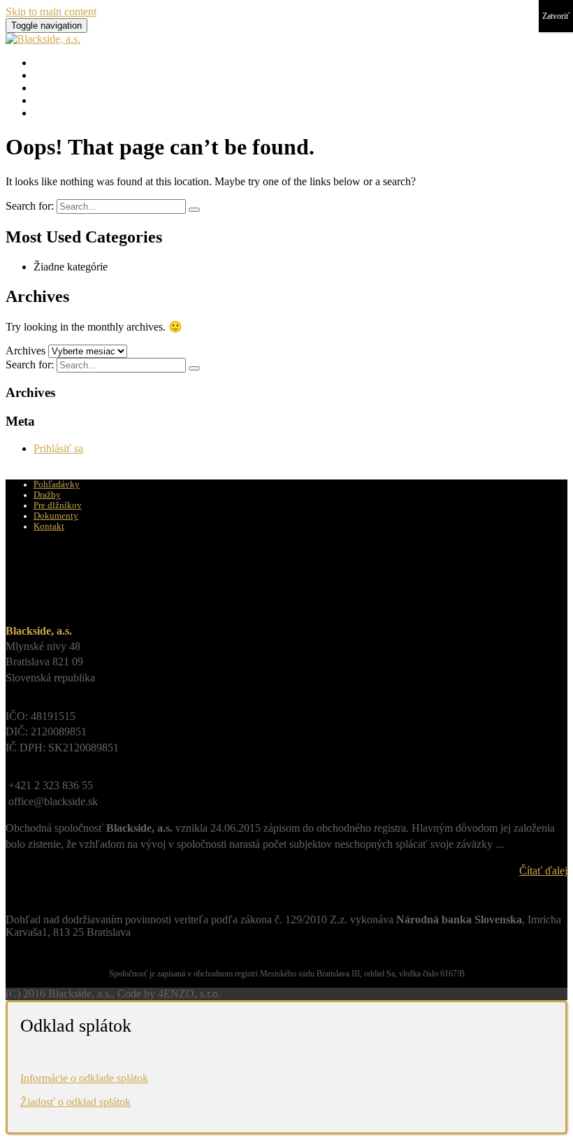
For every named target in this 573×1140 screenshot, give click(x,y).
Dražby (50, 75)
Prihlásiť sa (58, 448)
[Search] (194, 210)
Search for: (30, 206)
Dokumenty (60, 100)
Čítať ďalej (543, 870)
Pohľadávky (61, 62)
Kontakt (51, 113)
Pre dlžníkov (61, 88)
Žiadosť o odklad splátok (75, 1102)
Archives (25, 350)
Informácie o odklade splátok (84, 1078)
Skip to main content (51, 11)
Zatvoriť (556, 16)
